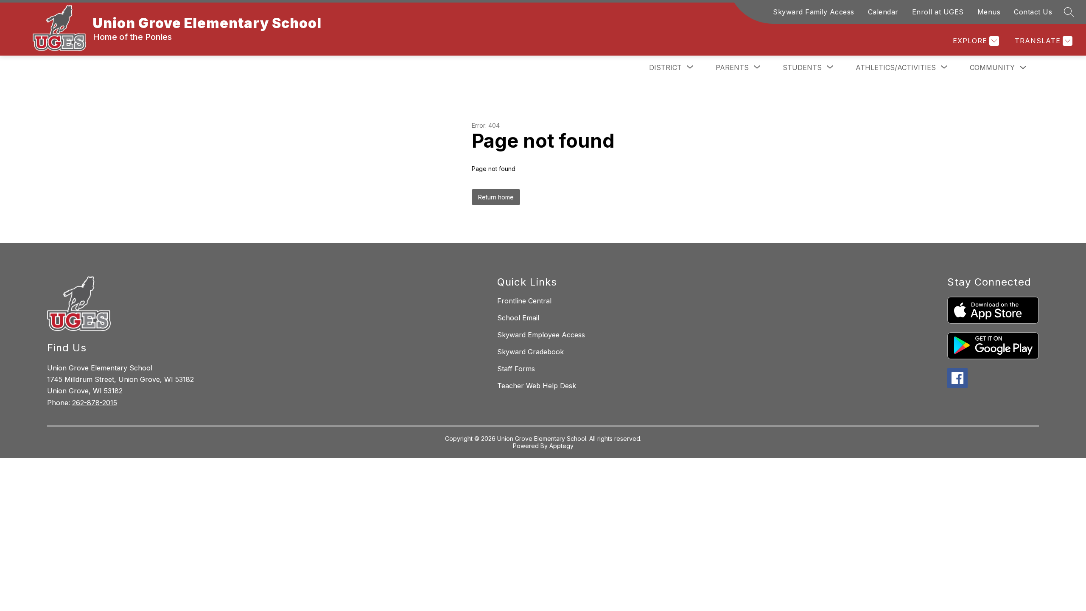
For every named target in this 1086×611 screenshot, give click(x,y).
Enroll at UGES (938, 12)
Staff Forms (516, 368)
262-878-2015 (94, 402)
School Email (518, 318)
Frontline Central (524, 301)
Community (992, 67)
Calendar (883, 12)
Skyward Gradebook (530, 352)
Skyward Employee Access (541, 335)
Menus (989, 12)
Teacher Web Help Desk (536, 385)
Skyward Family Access (813, 12)
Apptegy (561, 445)
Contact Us (1033, 12)
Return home (496, 197)
